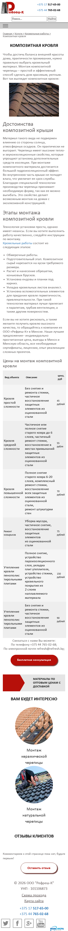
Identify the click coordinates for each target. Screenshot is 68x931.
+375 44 (48, 10)
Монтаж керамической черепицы (34, 756)
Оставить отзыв (38, 868)
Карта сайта (34, 901)
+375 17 (48, 4)
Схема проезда (34, 895)
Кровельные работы (17, 243)
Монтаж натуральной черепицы (34, 815)
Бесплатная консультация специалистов (34, 662)
